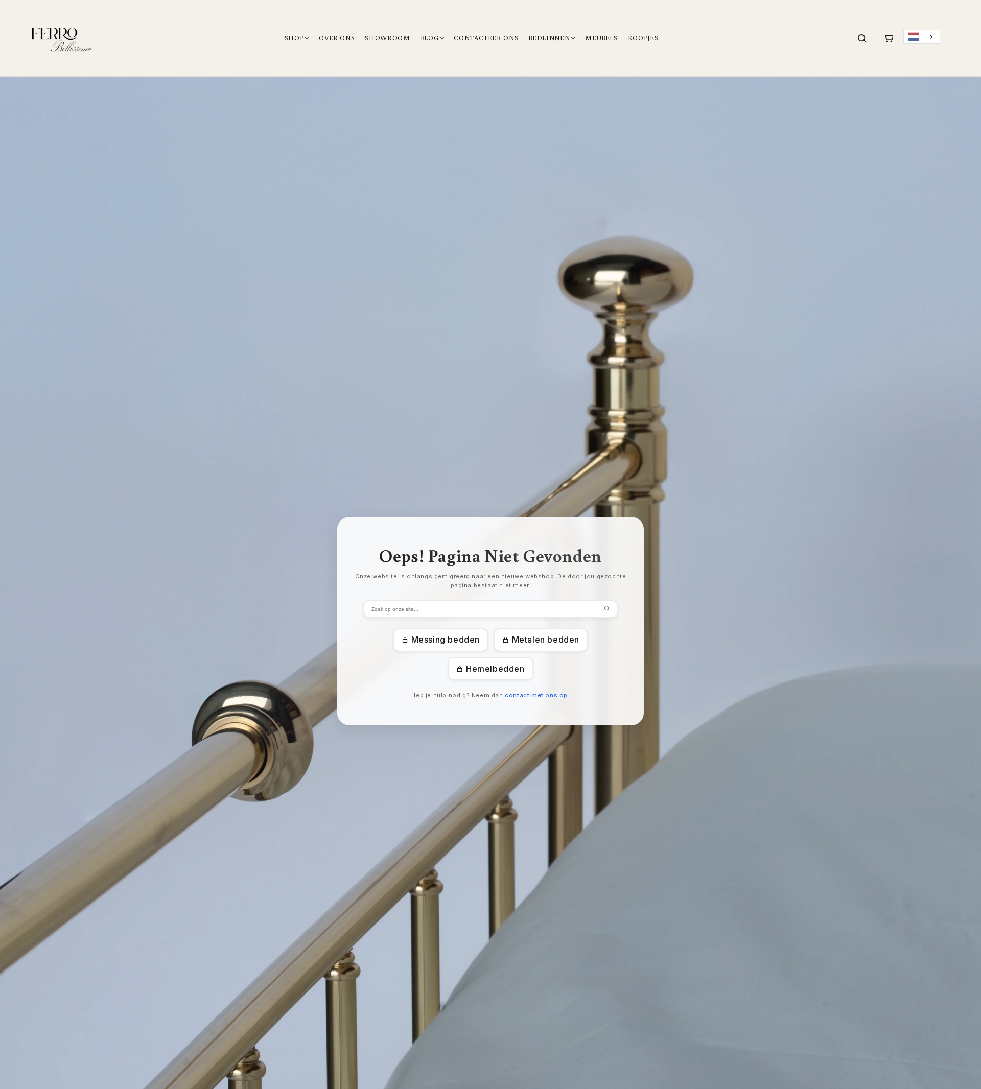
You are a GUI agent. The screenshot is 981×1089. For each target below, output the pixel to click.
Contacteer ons (486, 38)
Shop (294, 38)
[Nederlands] (922, 37)
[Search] (862, 38)
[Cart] (888, 38)
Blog (430, 38)
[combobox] (921, 37)
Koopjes (643, 38)
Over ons (337, 38)
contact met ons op (536, 695)
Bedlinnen (549, 38)
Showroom (387, 38)
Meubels (601, 38)
